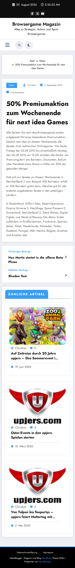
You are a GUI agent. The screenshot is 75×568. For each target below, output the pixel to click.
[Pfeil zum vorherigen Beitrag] (66, 257)
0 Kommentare (17, 92)
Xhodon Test (17, 276)
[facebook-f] (32, 13)
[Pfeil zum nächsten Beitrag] (66, 275)
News (11, 85)
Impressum (48, 552)
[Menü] (7, 44)
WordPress (47, 558)
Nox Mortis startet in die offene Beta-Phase (35, 259)
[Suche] (19, 45)
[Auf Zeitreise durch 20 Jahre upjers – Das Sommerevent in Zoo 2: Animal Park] (37, 326)
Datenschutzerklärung (27, 552)
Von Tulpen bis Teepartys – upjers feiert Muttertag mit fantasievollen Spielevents (32, 514)
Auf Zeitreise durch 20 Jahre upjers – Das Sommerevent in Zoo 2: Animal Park (34, 356)
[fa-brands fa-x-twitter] (37, 13)
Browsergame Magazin (36, 24)
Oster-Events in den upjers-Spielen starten (31, 435)
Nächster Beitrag (18, 270)
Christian (32, 85)
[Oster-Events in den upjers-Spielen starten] (37, 405)
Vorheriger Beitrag (19, 251)
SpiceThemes (45, 561)
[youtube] (43, 13)
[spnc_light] (29, 45)
